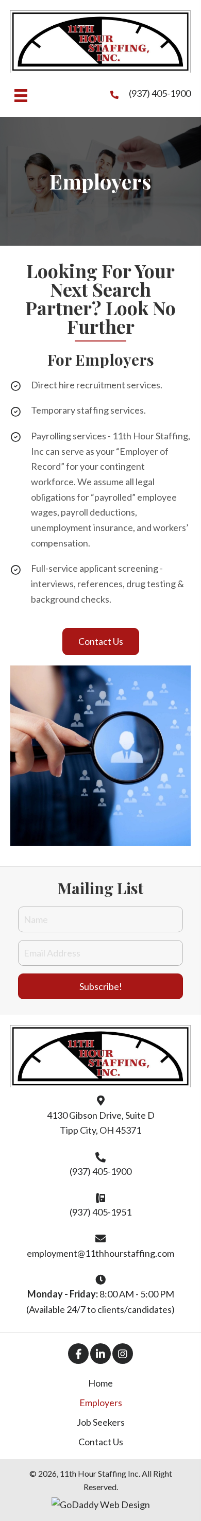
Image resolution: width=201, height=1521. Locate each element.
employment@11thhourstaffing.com (100, 1253)
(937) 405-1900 (160, 93)
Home (100, 1383)
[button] (100, 642)
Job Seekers (101, 1422)
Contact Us (100, 1441)
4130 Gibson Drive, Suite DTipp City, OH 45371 (101, 1122)
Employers (100, 1402)
